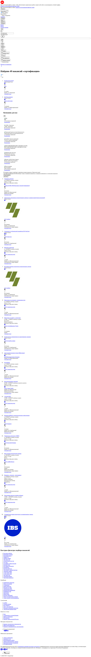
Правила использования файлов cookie (25, 7)
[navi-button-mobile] (2, 29)
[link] (3, 21)
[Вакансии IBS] (47, 528)
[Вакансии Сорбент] (47, 210)
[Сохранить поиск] (2, 40)
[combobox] (7, 33)
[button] (2, 24)
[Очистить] (3, 36)
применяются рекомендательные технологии (29, 646)
